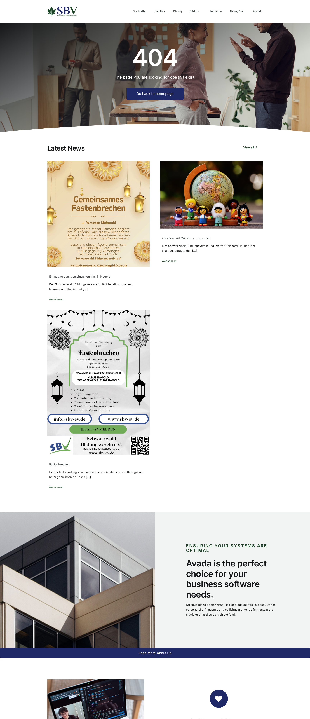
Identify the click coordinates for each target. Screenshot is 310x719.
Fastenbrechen (59, 464)
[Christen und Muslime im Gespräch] (211, 195)
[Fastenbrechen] (98, 382)
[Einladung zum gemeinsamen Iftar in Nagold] (98, 214)
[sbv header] (62, 8)
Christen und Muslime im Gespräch (186, 238)
